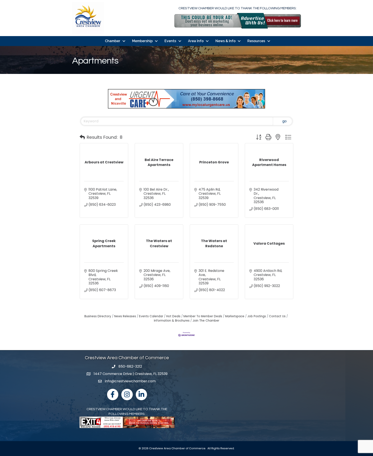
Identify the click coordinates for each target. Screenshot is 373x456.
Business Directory (97, 316)
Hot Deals (173, 316)
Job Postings (256, 316)
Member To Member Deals (202, 316)
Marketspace (234, 316)
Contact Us (277, 316)
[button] (82, 137)
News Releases (125, 316)
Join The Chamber (206, 321)
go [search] (284, 121)
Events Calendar (151, 316)
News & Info (225, 41)
